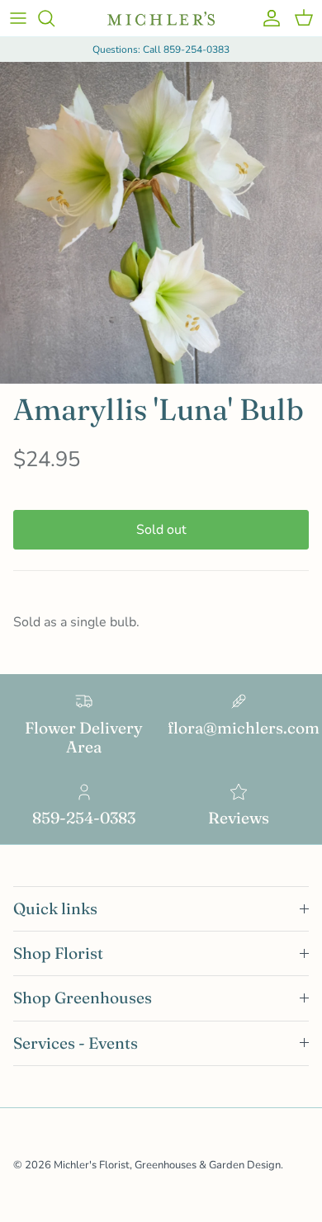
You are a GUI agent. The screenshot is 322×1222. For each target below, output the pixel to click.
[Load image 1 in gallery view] (161, 223)
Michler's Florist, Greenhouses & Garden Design (167, 1165)
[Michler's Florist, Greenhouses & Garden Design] (161, 18)
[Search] (54, 18)
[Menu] (18, 18)
